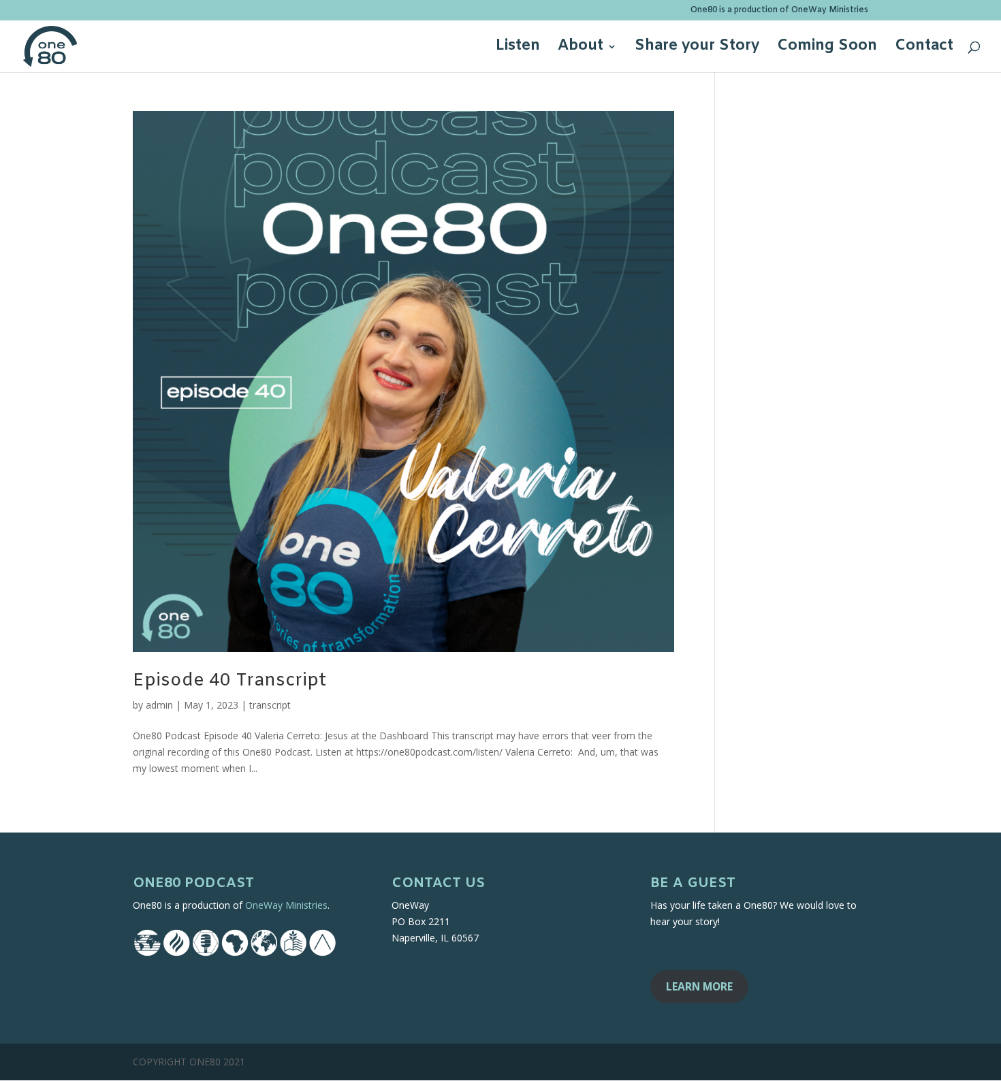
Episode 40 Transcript (229, 681)
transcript (270, 704)
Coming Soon (827, 49)
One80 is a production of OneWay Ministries (779, 11)
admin (159, 704)
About (580, 49)
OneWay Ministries (286, 905)
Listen (518, 49)
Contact (924, 49)
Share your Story (697, 49)
